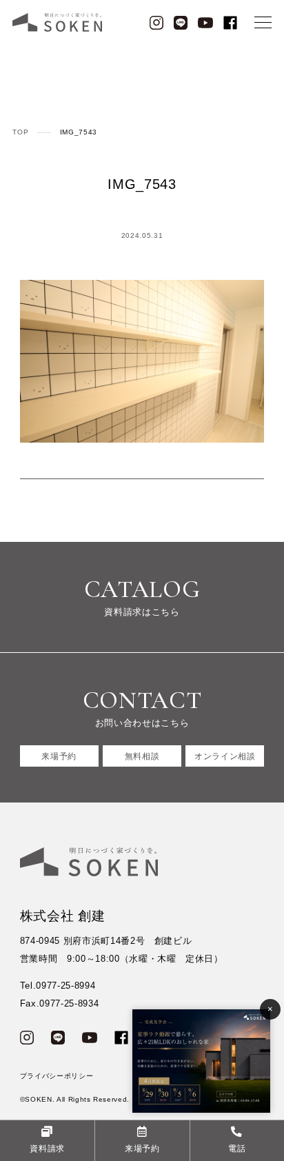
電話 (236, 1148)
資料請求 (47, 1148)
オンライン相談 (225, 755)
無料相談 (142, 755)
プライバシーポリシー (57, 1076)
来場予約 (59, 755)
